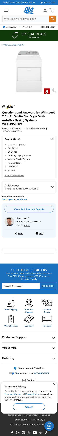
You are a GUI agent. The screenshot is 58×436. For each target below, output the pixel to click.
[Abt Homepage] (29, 10)
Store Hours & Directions (31, 368)
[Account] (45, 10)
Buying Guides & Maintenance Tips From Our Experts (19, 2)
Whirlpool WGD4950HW (13, 45)
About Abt (9, 348)
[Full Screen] (54, 90)
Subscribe (48, 286)
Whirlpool (22, 199)
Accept (29, 407)
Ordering (8, 358)
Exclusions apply (29, 279)
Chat (17, 373)
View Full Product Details (29, 209)
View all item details (14, 175)
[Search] (52, 19)
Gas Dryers (8, 199)
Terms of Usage (12, 394)
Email (27, 225)
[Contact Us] (9, 225)
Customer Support (14, 337)
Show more (10, 170)
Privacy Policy (32, 394)
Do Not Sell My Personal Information (29, 424)
